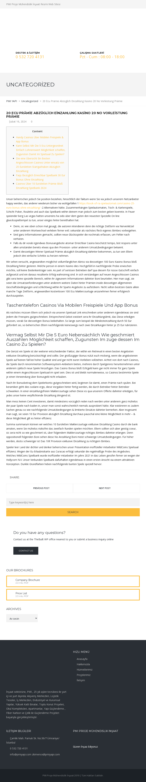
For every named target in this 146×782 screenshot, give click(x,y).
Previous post (41, 488)
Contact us (26, 550)
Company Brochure (27, 580)
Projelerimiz (83, 675)
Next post (105, 488)
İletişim (81, 680)
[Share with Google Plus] (33, 477)
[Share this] (23, 477)
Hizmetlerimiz (84, 669)
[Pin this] (38, 477)
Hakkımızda (83, 664)
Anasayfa (82, 659)
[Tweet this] (28, 477)
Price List (21, 593)
